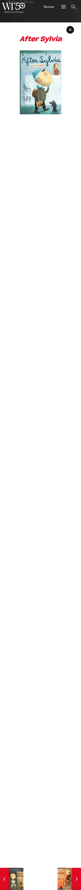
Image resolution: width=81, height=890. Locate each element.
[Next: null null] (69, 879)
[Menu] (63, 7)
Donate (49, 7)
